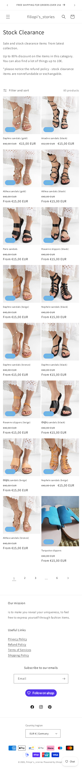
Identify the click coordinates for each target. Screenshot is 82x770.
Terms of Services (19, 650)
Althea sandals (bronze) (16, 537)
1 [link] (14, 578)
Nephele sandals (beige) (54, 480)
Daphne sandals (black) (54, 364)
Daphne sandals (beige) (16, 306)
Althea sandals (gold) (14, 191)
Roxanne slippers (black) (55, 248)
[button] (8, 16)
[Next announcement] (74, 5)
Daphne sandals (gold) (15, 138)
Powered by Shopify (54, 762)
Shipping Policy (18, 655)
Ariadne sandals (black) (54, 138)
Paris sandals (10, 248)
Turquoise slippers (51, 550)
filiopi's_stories (34, 762)
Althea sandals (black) (53, 191)
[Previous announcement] (7, 5)
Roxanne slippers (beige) (16, 422)
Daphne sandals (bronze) (17, 364)
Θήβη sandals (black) (53, 422)
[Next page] (67, 578)
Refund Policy (17, 644)
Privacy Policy (17, 639)
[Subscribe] (63, 678)
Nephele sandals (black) (54, 306)
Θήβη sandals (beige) (15, 480)
